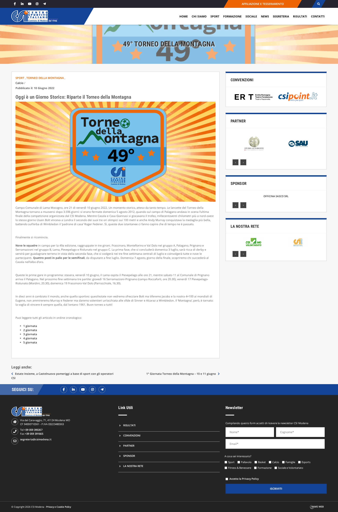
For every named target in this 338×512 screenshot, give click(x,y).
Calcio (19, 83)
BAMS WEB (317, 506)
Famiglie (290, 462)
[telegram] (44, 4)
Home (183, 16)
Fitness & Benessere (239, 468)
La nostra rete (245, 226)
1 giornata (30, 326)
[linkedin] (22, 4)
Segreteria (281, 16)
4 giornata (30, 338)
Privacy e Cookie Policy (58, 506)
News (265, 16)
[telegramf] (102, 389)
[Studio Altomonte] (254, 143)
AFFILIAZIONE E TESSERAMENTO (263, 4)
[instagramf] (92, 389)
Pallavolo (246, 462)
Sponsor (238, 183)
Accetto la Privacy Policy (244, 478)
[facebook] (14, 4)
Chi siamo (199, 16)
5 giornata (30, 342)
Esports (306, 462)
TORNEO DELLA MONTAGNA (45, 78)
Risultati (300, 16)
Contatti (318, 16)
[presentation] (235, 162)
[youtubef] (82, 389)
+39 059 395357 (33, 430)
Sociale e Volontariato (290, 468)
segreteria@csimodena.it (35, 439)
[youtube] (29, 4)
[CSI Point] (298, 97)
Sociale (251, 16)
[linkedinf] (73, 389)
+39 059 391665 (34, 433)
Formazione (232, 16)
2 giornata (30, 330)
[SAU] (298, 143)
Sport (214, 16)
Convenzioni (242, 80)
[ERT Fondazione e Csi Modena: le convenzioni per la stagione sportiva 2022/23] (254, 96)
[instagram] (37, 4)
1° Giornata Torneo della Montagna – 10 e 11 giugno (181, 374)
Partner (238, 121)
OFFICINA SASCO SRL (276, 196)
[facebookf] (63, 389)
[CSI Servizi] (298, 242)
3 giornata (30, 334)
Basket (262, 462)
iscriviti (276, 488)
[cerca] (318, 4)
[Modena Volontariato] (253, 242)
